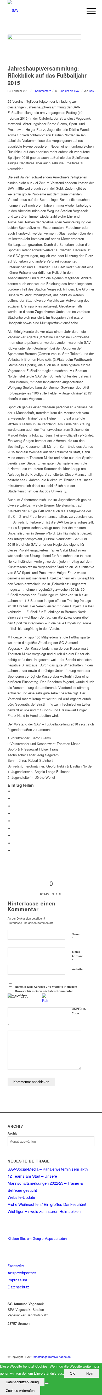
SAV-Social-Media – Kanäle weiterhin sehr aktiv (48, 1169)
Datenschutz (18, 1286)
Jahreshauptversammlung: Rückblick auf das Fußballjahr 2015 (47, 75)
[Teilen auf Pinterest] (14, 813)
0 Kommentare (42, 91)
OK (72, 1373)
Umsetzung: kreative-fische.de (51, 1357)
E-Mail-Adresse (77, 956)
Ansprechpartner (22, 1272)
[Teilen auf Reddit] (14, 843)
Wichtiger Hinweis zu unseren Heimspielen (44, 1211)
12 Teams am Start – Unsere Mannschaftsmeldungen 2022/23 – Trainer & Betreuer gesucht (45, 1183)
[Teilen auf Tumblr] (14, 828)
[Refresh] (45, 1000)
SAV (91, 91)
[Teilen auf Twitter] (14, 798)
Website (77, 969)
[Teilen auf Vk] (14, 835)
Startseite (16, 1265)
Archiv (13, 1133)
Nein (89, 1373)
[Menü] (87, 11)
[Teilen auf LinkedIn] (14, 820)
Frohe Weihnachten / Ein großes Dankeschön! (47, 1204)
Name (76, 936)
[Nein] (46, 1383)
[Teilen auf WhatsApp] (14, 806)
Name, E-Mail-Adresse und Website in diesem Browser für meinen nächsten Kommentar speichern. (46, 991)
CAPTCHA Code (79, 1011)
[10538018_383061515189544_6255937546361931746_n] (44, 48)
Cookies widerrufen (20, 1391)
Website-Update (21, 1197)
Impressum (17, 1279)
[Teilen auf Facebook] (14, 791)
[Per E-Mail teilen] (14, 850)
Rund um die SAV (69, 91)
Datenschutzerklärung (22, 1382)
